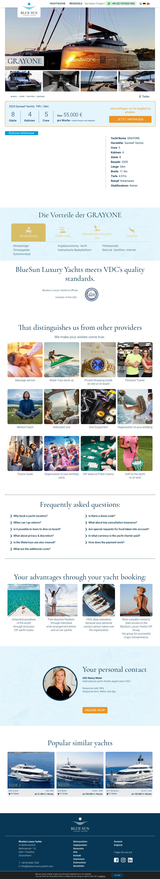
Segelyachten (80, 845)
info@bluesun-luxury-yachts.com (37, 866)
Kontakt (77, 855)
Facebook (116, 860)
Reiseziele (78, 848)
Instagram (123, 860)
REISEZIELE (76, 3)
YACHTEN (30, 97)
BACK (14, 97)
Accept (117, 875)
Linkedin (130, 860)
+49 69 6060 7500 (30, 862)
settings (102, 876)
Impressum (79, 859)
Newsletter (78, 866)
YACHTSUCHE (57, 3)
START (22, 97)
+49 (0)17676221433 (123, 3)
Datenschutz (79, 862)
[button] (140, 4)
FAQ (75, 852)
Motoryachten (80, 841)
